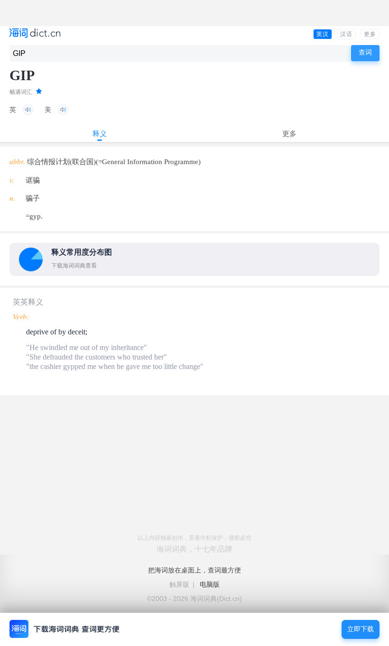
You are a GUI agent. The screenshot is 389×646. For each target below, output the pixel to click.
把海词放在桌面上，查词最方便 (194, 570)
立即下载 (360, 629)
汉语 (346, 34)
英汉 (322, 34)
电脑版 (210, 584)
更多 (370, 34)
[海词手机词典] (34, 33)
